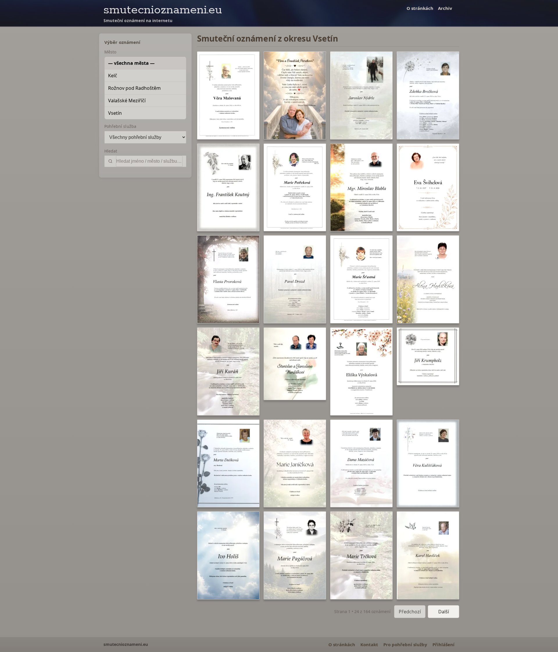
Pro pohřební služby (405, 644)
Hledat (110, 151)
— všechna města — (131, 63)
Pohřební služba (120, 126)
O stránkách (420, 8)
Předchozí (410, 611)
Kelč (112, 75)
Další (443, 611)
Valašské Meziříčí (127, 100)
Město (110, 52)
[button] (228, 95)
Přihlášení (443, 644)
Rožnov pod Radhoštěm (134, 88)
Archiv (445, 8)
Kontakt (369, 644)
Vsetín (115, 113)
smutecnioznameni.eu (162, 10)
